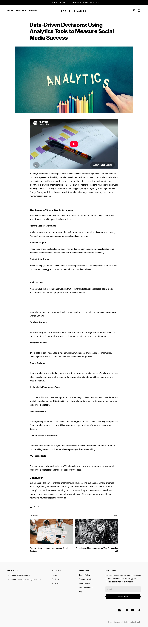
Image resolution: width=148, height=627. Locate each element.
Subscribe (123, 596)
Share (36, 506)
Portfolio (55, 583)
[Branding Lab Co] (74, 10)
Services (55, 579)
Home (54, 575)
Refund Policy (84, 575)
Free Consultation (86, 588)
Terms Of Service (85, 579)
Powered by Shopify (133, 622)
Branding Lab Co (120, 622)
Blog (80, 592)
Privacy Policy (84, 583)
